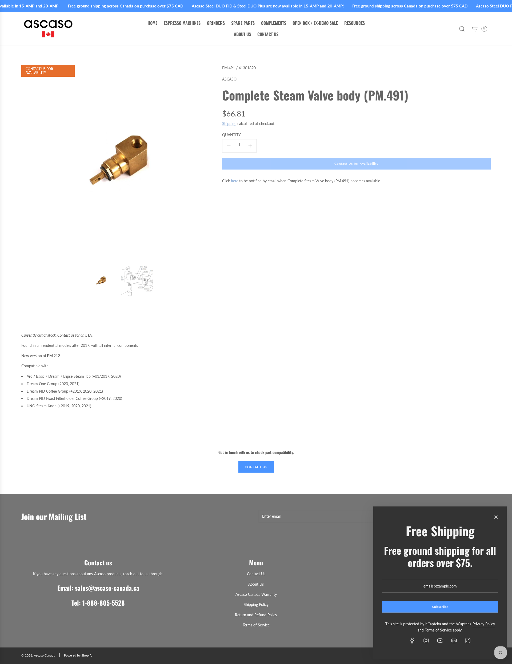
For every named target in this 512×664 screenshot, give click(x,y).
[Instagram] (426, 640)
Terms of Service (438, 630)
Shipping (229, 123)
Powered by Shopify (78, 655)
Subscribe (440, 607)
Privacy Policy (484, 624)
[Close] (496, 517)
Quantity (231, 134)
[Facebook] (412, 640)
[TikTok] (467, 640)
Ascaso (229, 79)
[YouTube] (440, 640)
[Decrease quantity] (228, 145)
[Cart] (474, 28)
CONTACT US (256, 467)
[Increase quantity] (250, 145)
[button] (27, 162)
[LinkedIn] (453, 640)
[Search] (461, 28)
